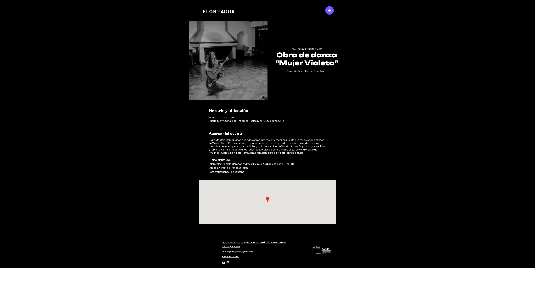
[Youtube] (223, 262)
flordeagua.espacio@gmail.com (237, 251)
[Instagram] (228, 262)
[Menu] (329, 10)
